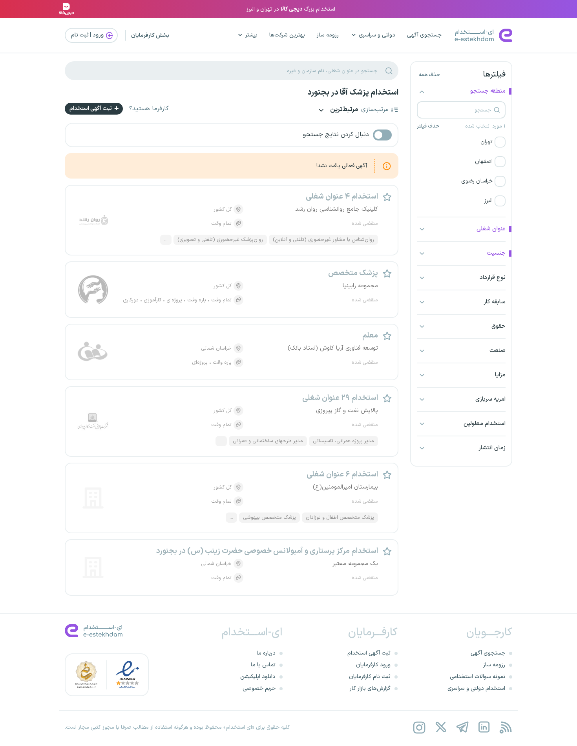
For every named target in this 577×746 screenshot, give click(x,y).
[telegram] (462, 727)
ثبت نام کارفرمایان (370, 677)
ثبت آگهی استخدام (91, 108)
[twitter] (440, 727)
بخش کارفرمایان (150, 35)
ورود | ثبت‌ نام (88, 35)
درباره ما (266, 653)
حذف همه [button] (429, 75)
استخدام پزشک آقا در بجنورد (352, 92)
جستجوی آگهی (424, 35)
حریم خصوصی (259, 688)
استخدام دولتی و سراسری (476, 688)
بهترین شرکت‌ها (287, 35)
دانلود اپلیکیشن (258, 677)
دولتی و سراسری (377, 35)
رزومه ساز (328, 35)
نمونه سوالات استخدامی (477, 677)
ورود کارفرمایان (373, 665)
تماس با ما (263, 665)
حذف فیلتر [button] (428, 126)
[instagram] (419, 727)
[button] (461, 142)
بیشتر (251, 35)
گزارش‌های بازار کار (370, 688)
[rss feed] (505, 727)
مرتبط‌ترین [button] (343, 110)
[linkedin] (484, 727)
